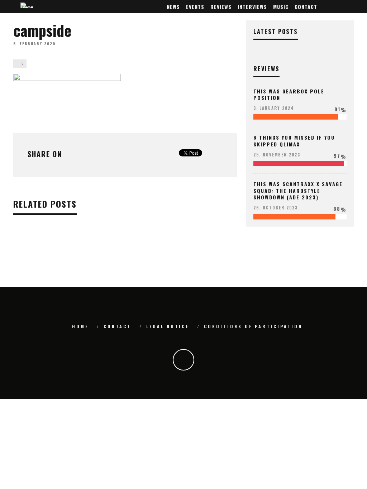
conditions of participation (253, 326)
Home (80, 326)
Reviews (221, 6)
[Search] (349, 6)
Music (281, 6)
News (173, 6)
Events (195, 6)
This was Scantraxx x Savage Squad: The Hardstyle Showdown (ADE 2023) (298, 190)
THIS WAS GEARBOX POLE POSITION (288, 94)
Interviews (252, 6)
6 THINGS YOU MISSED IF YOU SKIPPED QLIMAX (294, 140)
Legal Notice (167, 326)
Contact (306, 6)
